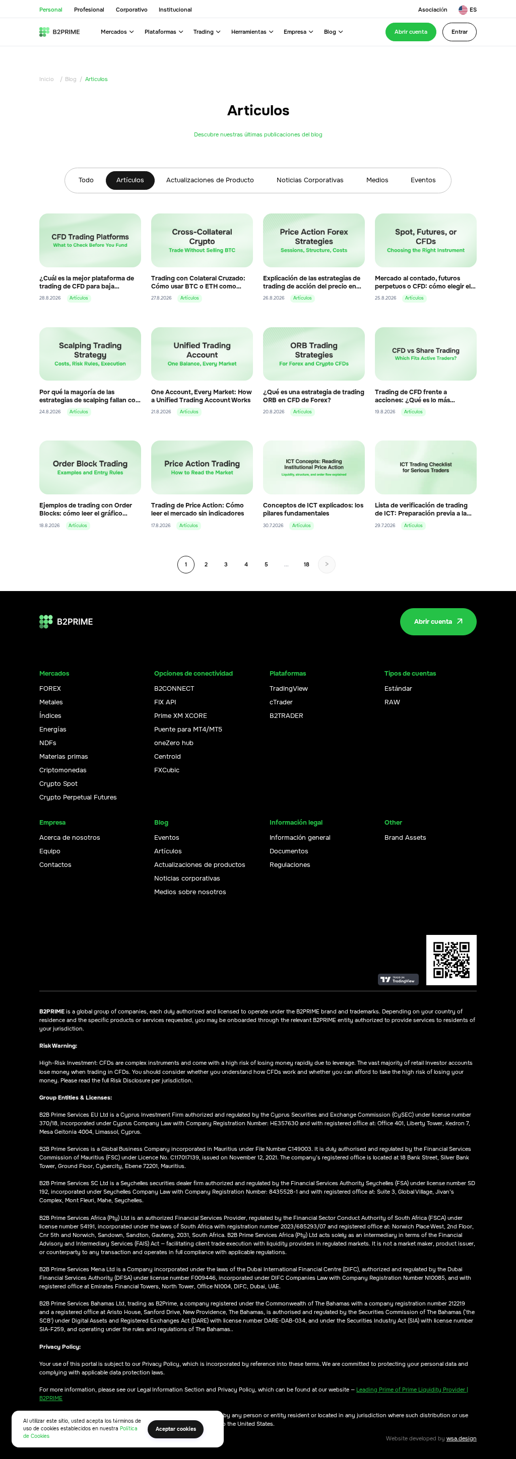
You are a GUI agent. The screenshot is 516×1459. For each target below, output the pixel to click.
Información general (300, 838)
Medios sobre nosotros (190, 892)
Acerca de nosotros (69, 838)
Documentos (289, 851)
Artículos (130, 180)
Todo (86, 180)
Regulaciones (290, 865)
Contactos (55, 865)
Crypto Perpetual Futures (78, 797)
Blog (71, 79)
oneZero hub (174, 743)
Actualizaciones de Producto (210, 180)
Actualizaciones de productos (199, 865)
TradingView (289, 689)
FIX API (165, 702)
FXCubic (166, 770)
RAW (392, 702)
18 (306, 564)
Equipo (49, 851)
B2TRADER (286, 716)
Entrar (460, 31)
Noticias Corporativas (310, 180)
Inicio (46, 79)
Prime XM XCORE (180, 716)
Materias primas (63, 757)
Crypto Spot (58, 784)
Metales (51, 702)
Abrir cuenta (411, 31)
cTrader (281, 702)
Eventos (423, 180)
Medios (377, 180)
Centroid (167, 757)
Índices (50, 716)
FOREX (50, 689)
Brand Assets (405, 838)
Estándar (398, 689)
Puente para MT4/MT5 (188, 729)
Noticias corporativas (187, 878)
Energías (53, 729)
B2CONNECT (174, 689)
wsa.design (461, 1438)
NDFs (47, 743)
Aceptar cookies (176, 1429)
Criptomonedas (63, 770)
